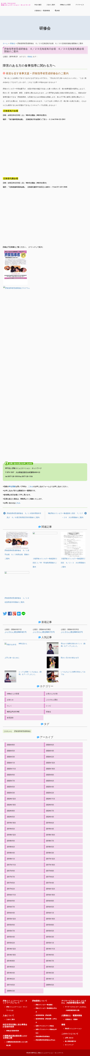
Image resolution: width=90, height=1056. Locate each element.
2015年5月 (50, 931)
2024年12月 (11, 799)
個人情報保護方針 (70, 1041)
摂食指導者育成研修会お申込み (45, 1040)
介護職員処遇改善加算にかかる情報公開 (16, 1043)
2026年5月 (11, 751)
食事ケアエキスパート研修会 (45, 1026)
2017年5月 (11, 883)
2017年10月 (50, 865)
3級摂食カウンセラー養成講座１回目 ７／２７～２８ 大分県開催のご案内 (65, 515)
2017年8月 (50, 871)
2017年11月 (11, 865)
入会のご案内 (51, 5)
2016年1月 (50, 913)
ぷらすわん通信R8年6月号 (72, 632)
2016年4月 (11, 913)
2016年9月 (11, 901)
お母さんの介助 (52, 694)
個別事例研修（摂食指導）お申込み (46, 1020)
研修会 (12, 43)
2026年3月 (11, 757)
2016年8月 (50, 901)
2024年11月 (50, 799)
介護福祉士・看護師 (71, 1019)
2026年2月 (50, 757)
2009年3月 (11, 991)
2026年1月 (11, 763)
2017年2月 (11, 889)
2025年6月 (50, 781)
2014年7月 (50, 961)
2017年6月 (50, 877)
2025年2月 (50, 793)
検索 (58, 10)
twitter (5, 613)
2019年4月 (50, 829)
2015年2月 (11, 943)
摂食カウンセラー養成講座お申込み (46, 1010)
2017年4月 (50, 883)
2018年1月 (11, 859)
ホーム (5, 43)
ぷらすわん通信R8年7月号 (44, 632)
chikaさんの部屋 (65, 5)
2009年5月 (50, 985)
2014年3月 (50, 973)
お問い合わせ (69, 1038)
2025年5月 (11, 787)
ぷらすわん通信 (52, 700)
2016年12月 (50, 889)
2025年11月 (11, 769)
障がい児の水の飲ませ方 (70, 658)
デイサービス (80, 5)
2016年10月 (50, 895)
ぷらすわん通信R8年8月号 (16, 632)
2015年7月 (11, 931)
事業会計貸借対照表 (12, 1031)
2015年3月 (50, 937)
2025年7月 (11, 781)
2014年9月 (50, 955)
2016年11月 (11, 895)
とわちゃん (8, 731)
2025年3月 (11, 793)
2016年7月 (11, 907)
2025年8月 (50, 775)
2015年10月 (50, 919)
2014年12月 (11, 949)
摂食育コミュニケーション (73, 1028)
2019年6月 (50, 823)
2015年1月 (50, 943)
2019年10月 (11, 823)
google (14, 613)
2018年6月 (11, 847)
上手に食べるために (12, 658)
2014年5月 (50, 967)
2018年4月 (11, 853)
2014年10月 (11, 955)
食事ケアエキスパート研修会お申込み (46, 1031)
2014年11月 (50, 949)
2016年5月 (50, 907)
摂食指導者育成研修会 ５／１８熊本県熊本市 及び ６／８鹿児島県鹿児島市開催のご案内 (25, 515)
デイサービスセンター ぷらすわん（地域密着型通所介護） (75, 1008)
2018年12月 (11, 835)
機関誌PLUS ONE (13, 712)
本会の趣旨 (37, 5)
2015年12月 (11, 919)
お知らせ (10, 700)
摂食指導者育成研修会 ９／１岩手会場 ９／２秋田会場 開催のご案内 (17, 554)
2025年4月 (50, 787)
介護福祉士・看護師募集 (42, 10)
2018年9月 (11, 841)
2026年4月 (50, 751)
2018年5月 (50, 847)
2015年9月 (11, 925)
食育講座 (10, 718)
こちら (30, 486)
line (23, 613)
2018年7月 (50, 841)
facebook (10, 613)
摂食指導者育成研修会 (22, 731)
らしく (9, 706)
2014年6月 (11, 967)
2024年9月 (50, 805)
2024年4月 (50, 817)
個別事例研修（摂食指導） (44, 1015)
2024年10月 (11, 805)
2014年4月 (11, 973)
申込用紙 (12, 486)
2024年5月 (11, 817)
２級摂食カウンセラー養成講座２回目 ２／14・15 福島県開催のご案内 (45, 563)
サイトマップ (69, 1045)
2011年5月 (11, 985)
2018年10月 (50, 835)
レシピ (48, 706)
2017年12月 (50, 859)
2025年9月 (11, 775)
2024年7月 (50, 811)
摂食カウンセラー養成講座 (44, 1005)
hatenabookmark (19, 613)
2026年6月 (50, 745)
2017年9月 (11, 871)
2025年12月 (50, 763)
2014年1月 (50, 979)
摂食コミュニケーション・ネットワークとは (16, 1008)
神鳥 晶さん (23, 643)
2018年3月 (50, 853)
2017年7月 (11, 877)
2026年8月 (11, 745)
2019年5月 (11, 829)
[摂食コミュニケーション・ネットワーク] (15, 4)
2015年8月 (50, 925)
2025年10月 (50, 769)
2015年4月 (11, 937)
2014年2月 (11, 979)
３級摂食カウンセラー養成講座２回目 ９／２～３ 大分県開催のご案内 (73, 563)
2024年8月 (11, 811)
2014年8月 (11, 961)
